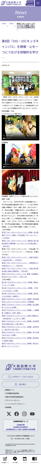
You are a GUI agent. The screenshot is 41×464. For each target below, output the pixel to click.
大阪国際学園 (20, 425)
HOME (4, 23)
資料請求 (30, 2)
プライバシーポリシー (12, 400)
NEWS (11, 23)
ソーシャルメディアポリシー (15, 404)
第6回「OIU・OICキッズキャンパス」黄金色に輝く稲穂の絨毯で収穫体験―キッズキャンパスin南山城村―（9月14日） (20, 243)
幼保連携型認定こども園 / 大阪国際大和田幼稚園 (20, 429)
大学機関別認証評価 (12, 393)
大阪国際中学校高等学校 (20, 427)
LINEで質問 (15, 462)
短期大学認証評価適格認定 (14, 397)
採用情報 (8, 407)
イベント (25, 462)
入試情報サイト (5, 462)
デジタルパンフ (34, 462)
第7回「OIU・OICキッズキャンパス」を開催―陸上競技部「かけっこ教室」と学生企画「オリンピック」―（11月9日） (20, 235)
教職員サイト (9, 390)
